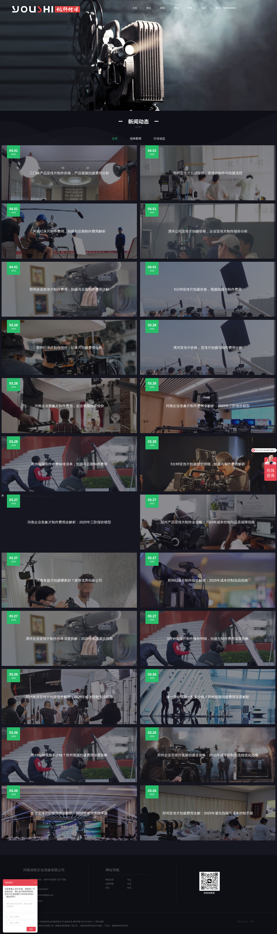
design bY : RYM (245, 921)
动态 (129, 883)
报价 (204, 8)
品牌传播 (110, 883)
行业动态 (159, 138)
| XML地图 (99, 921)
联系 (190, 8)
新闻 (162, 8)
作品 (148, 8)
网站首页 (110, 879)
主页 (134, 8)
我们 (176, 8)
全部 (115, 138)
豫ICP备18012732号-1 (83, 921)
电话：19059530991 (226, 8)
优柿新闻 (135, 138)
